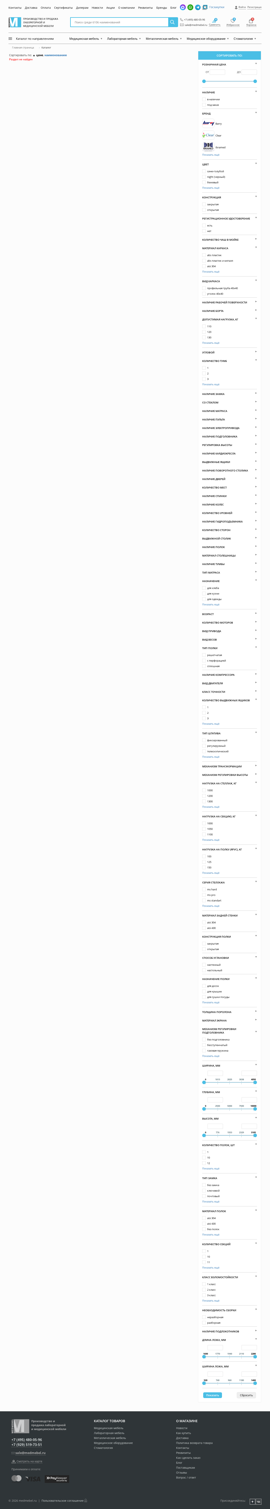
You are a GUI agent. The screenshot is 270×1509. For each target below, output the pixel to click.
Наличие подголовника (219, 436)
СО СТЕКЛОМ (210, 402)
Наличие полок (213, 547)
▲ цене (38, 55)
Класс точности (213, 692)
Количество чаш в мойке (220, 239)
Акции (110, 7)
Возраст (208, 614)
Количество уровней (217, 513)
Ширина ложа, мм (215, 1366)
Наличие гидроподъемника (222, 521)
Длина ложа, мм (214, 1340)
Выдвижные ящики (216, 462)
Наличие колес (213, 504)
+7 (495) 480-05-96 (193, 19)
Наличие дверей (213, 479)
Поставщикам (185, 1467)
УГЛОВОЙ (208, 352)
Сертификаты (63, 7)
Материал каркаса (215, 248)
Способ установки (215, 958)
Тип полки (209, 648)
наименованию (55, 55)
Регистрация (254, 7)
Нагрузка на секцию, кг (219, 816)
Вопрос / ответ (186, 1477)
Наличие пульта (213, 419)
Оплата (46, 7)
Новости (97, 7)
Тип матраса (211, 572)
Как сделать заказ (188, 1458)
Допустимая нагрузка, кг (220, 319)
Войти (242, 7)
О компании (126, 7)
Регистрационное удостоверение (226, 218)
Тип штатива (211, 733)
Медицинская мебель (108, 1428)
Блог (173, 7)
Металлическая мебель (110, 1438)
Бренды (161, 7)
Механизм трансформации (222, 766)
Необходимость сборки (219, 1310)
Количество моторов (217, 622)
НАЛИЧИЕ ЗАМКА (213, 394)
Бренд (206, 113)
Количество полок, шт (218, 1145)
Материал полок (214, 1211)
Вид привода (211, 631)
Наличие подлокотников (220, 1331)
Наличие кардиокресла (219, 453)
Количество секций (216, 1244)
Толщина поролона (216, 1012)
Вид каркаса (211, 281)
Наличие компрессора (218, 675)
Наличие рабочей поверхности (224, 302)
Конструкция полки (216, 936)
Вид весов (209, 639)
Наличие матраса (214, 411)
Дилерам (82, 7)
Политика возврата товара (194, 1443)
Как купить (183, 1433)
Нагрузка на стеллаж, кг (219, 783)
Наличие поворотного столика (225, 470)
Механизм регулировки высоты (225, 775)
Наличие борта (213, 311)
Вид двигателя (212, 683)
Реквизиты (145, 7)
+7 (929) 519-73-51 (26, 1444)
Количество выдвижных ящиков (226, 700)
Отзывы (181, 1472)
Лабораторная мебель (109, 1433)
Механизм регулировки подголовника (219, 1030)
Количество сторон (216, 530)
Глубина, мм (211, 1092)
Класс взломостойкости (220, 1277)
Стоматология (103, 1448)
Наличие (208, 92)
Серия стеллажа (213, 882)
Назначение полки (215, 979)
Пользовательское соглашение (63, 1500)
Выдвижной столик (216, 538)
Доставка (31, 7)
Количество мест (214, 487)
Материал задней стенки (220, 915)
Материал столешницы (219, 555)
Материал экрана (214, 1020)
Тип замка (209, 1178)
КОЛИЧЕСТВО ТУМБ (214, 361)
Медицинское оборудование (113, 1443)
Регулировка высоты (217, 445)
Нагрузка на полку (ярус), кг (222, 849)
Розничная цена (214, 64)
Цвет (205, 164)
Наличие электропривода (221, 428)
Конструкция (211, 197)
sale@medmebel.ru (194, 25)
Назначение (211, 581)
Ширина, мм (211, 1065)
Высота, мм (210, 1118)
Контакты (15, 7)
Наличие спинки (214, 496)
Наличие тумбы (213, 564)
